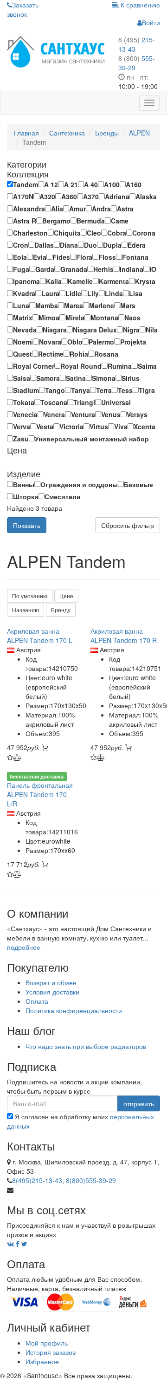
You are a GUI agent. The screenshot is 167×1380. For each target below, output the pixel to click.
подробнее (23, 947)
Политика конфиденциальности (74, 1010)
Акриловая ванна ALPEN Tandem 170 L (39, 635)
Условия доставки (52, 991)
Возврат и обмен (51, 982)
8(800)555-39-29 (91, 1180)
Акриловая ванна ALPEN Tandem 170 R (123, 635)
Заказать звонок (23, 9)
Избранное (42, 1361)
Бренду (61, 610)
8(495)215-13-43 (37, 1180)
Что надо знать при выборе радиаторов (86, 1046)
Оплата (37, 1001)
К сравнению (139, 4)
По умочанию (29, 596)
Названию (25, 610)
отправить (138, 1103)
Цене (66, 596)
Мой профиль (47, 1342)
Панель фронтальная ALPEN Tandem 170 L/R (40, 794)
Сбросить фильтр (127, 525)
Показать (26, 525)
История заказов (51, 1352)
